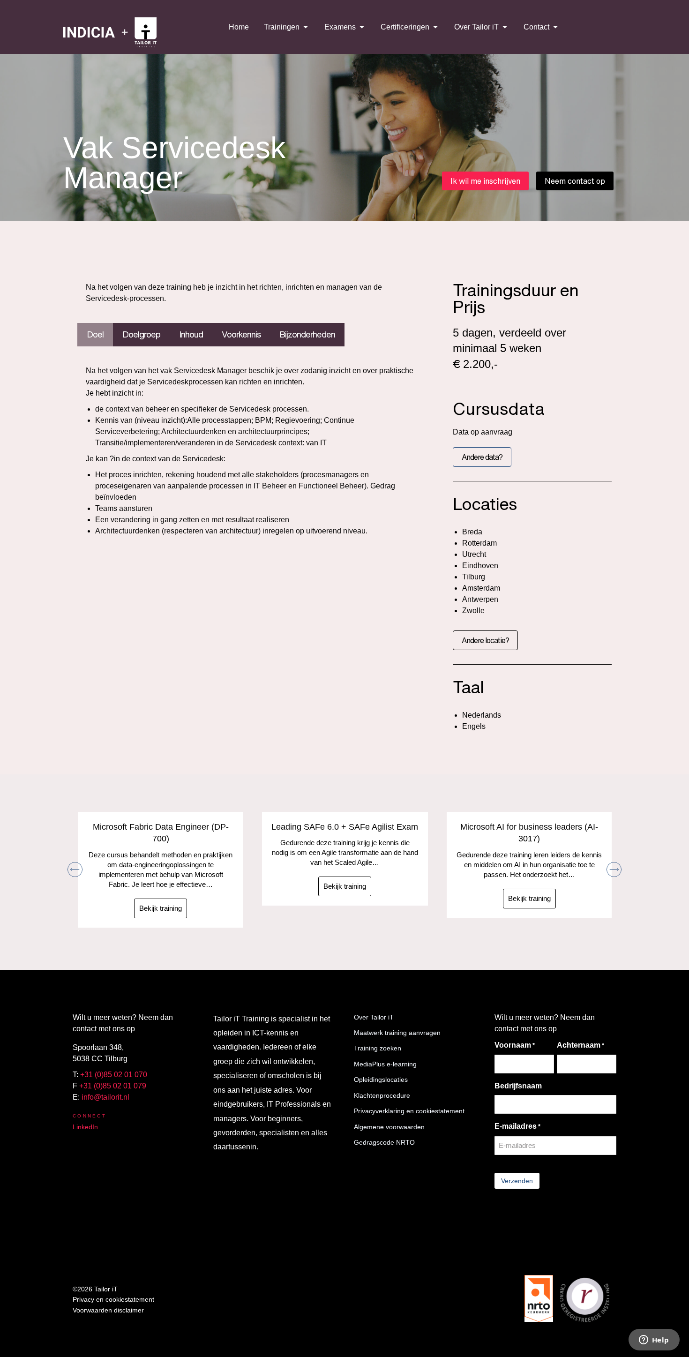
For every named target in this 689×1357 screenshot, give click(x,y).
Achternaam (580, 1045)
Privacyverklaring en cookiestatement (409, 1111)
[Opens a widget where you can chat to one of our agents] (654, 1340)
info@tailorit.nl (105, 1097)
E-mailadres (517, 1126)
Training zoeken (377, 1048)
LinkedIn (85, 1127)
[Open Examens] (362, 26)
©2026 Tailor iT (95, 1289)
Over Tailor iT (374, 1017)
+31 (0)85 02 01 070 (113, 1075)
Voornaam (514, 1045)
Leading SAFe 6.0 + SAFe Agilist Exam (344, 827)
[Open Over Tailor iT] (505, 26)
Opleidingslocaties (381, 1079)
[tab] (95, 334)
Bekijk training (160, 908)
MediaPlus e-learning (385, 1064)
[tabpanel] (251, 450)
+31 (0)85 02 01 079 (112, 1086)
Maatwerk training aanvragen (397, 1032)
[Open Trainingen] (305, 26)
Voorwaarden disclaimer (108, 1310)
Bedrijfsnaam (518, 1086)
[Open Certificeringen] (435, 26)
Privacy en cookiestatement (113, 1299)
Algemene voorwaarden (389, 1127)
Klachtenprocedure (382, 1095)
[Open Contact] (555, 26)
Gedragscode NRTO (384, 1142)
